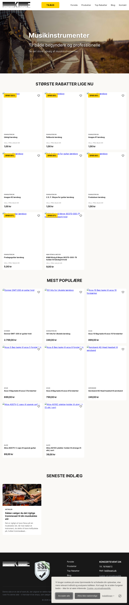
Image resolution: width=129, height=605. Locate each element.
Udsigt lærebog (10, 137)
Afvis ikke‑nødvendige (87, 596)
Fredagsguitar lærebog (14, 257)
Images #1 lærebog (96, 137)
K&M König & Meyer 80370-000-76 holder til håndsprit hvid (61, 258)
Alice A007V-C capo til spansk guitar (20, 448)
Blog (113, 5)
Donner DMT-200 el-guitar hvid (17, 334)
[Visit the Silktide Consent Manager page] (120, 596)
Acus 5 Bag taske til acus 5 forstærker (20, 391)
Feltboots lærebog (54, 137)
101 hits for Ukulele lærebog (58, 334)
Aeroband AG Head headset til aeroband (105, 391)
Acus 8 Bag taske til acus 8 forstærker (62, 391)
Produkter (86, 5)
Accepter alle (64, 596)
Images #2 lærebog (12, 197)
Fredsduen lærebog (96, 197)
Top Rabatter (101, 5)
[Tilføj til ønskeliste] (38, 95)
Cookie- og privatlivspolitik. (99, 588)
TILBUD (50, 5)
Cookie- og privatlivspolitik (110, 576)
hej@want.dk (110, 570)
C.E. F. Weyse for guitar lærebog (60, 197)
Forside (74, 5)
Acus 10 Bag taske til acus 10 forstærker (105, 334)
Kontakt (122, 5)
